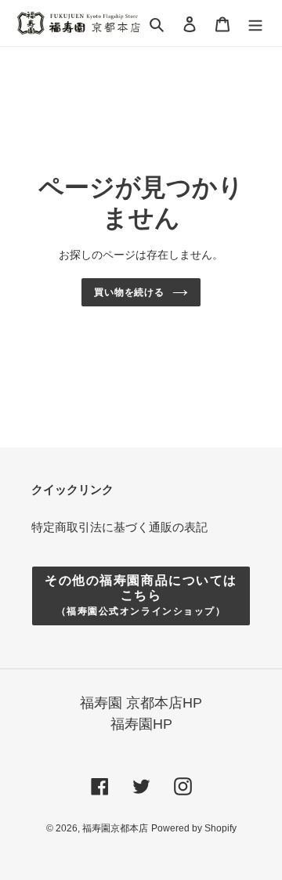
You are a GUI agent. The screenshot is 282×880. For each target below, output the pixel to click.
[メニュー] (255, 23)
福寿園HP (141, 724)
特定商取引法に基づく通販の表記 (119, 527)
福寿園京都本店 (115, 828)
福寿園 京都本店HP (141, 703)
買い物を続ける (129, 292)
